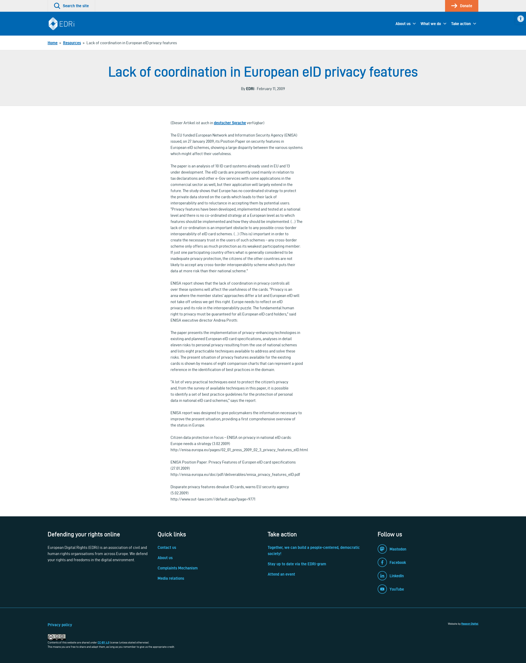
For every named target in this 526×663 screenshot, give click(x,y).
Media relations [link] (171, 578)
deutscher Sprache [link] (230, 123)
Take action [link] (461, 23)
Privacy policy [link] (60, 624)
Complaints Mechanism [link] (178, 568)
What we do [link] (431, 23)
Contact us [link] (167, 547)
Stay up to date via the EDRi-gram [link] (297, 564)
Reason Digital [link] (469, 623)
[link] (520, 18)
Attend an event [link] (281, 574)
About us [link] (403, 23)
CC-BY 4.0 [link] (103, 642)
